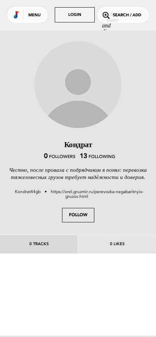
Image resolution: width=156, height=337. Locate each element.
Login (74, 15)
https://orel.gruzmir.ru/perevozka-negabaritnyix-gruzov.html (97, 194)
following (97, 157)
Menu (34, 15)
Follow (78, 215)
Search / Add (127, 15)
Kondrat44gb (28, 191)
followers (59, 157)
